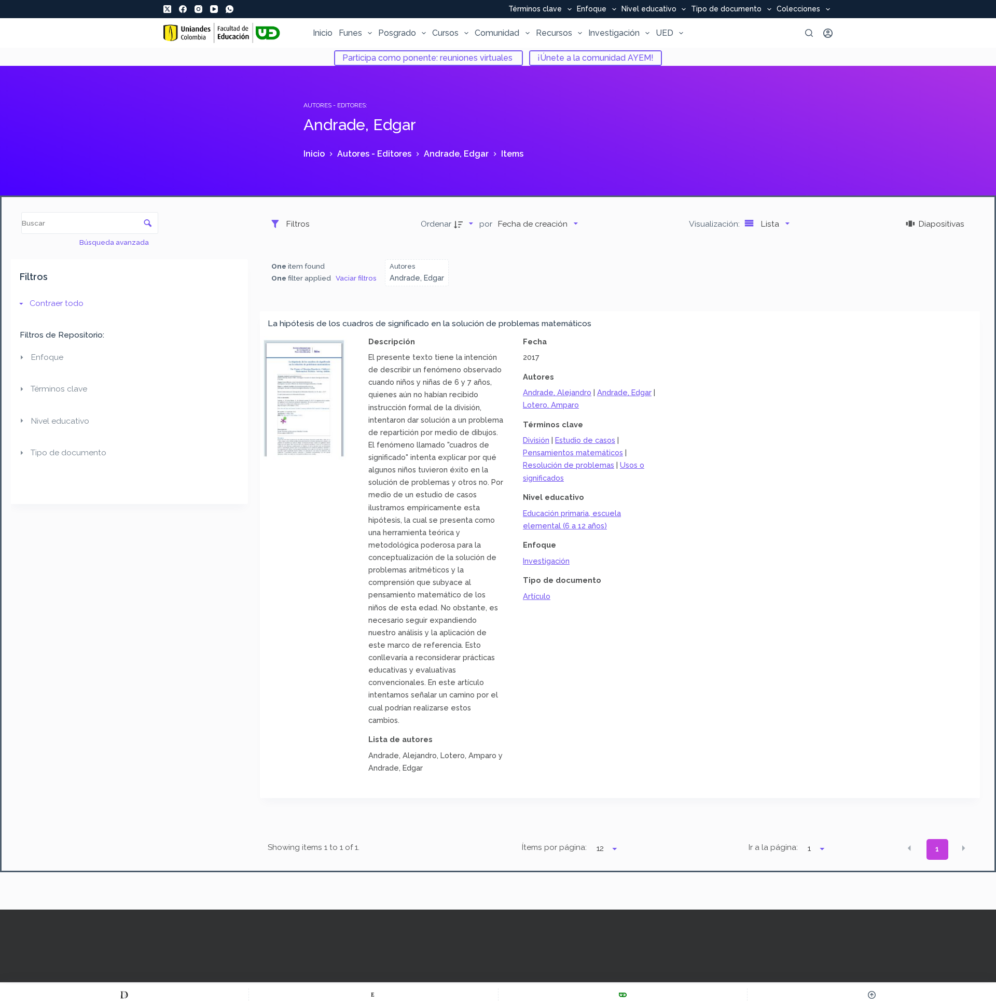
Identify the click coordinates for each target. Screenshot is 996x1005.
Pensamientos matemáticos (573, 452)
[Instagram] (198, 9)
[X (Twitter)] (167, 9)
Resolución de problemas (568, 464)
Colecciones (798, 9)
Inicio (323, 33)
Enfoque (591, 9)
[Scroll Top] (871, 994)
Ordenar (436, 224)
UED (664, 33)
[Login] (828, 33)
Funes (350, 33)
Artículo (536, 596)
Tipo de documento (726, 9)
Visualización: (715, 224)
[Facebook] (183, 9)
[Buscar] (809, 33)
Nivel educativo (648, 9)
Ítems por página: (554, 847)
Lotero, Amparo (551, 404)
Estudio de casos (585, 440)
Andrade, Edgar (624, 392)
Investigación (614, 33)
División (536, 440)
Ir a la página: (773, 847)
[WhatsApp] (229, 9)
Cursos (445, 33)
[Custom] (124, 994)
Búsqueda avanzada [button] (114, 242)
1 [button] (937, 849)
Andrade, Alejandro (557, 392)
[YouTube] (214, 9)
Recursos (554, 33)
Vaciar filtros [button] (356, 278)
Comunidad (497, 33)
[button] (909, 848)
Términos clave (535, 9)
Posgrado (397, 33)
